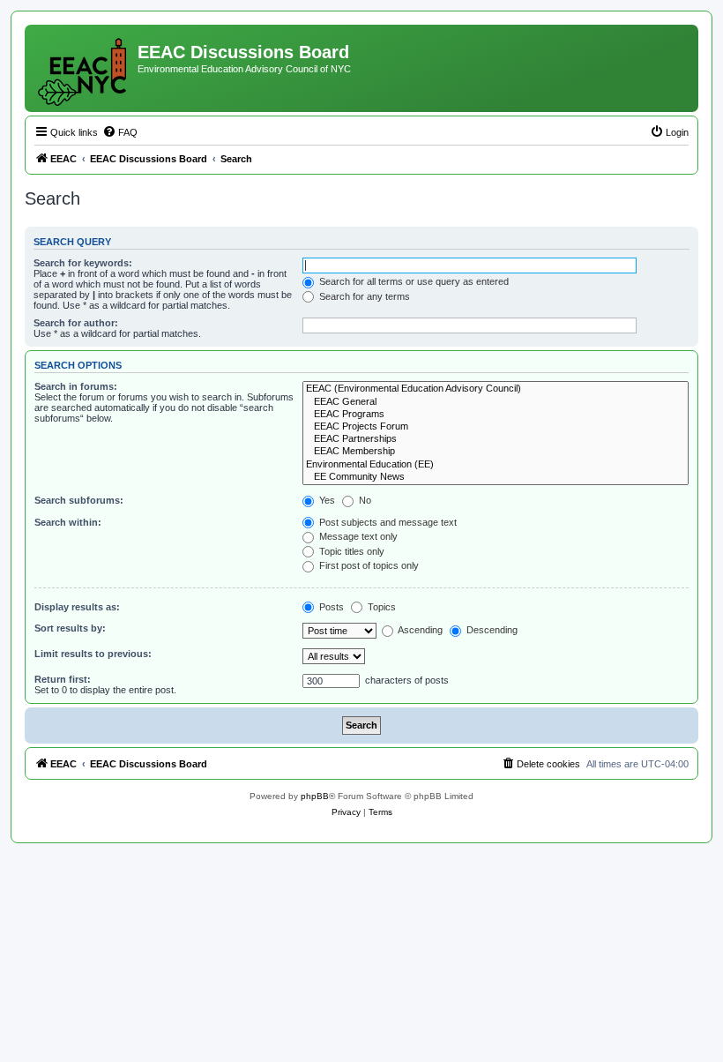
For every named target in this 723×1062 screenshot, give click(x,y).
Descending (491, 629)
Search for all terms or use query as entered (413, 281)
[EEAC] (83, 68)
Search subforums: (78, 500)
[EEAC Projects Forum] (495, 427)
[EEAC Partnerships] (495, 439)
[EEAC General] (495, 402)
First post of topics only (368, 565)
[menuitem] (120, 132)
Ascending (419, 629)
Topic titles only (350, 551)
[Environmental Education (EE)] (495, 465)
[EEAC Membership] (495, 451)
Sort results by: (70, 628)
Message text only (357, 536)
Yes (326, 500)
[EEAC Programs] (495, 414)
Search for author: (76, 323)
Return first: (62, 679)
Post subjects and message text (387, 522)
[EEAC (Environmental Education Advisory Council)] (495, 389)
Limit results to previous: (93, 653)
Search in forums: (75, 386)
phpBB (315, 796)
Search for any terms (363, 296)
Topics (380, 607)
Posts (330, 607)
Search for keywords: (83, 263)
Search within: (67, 522)
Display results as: (77, 607)
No (363, 500)
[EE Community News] (495, 477)
